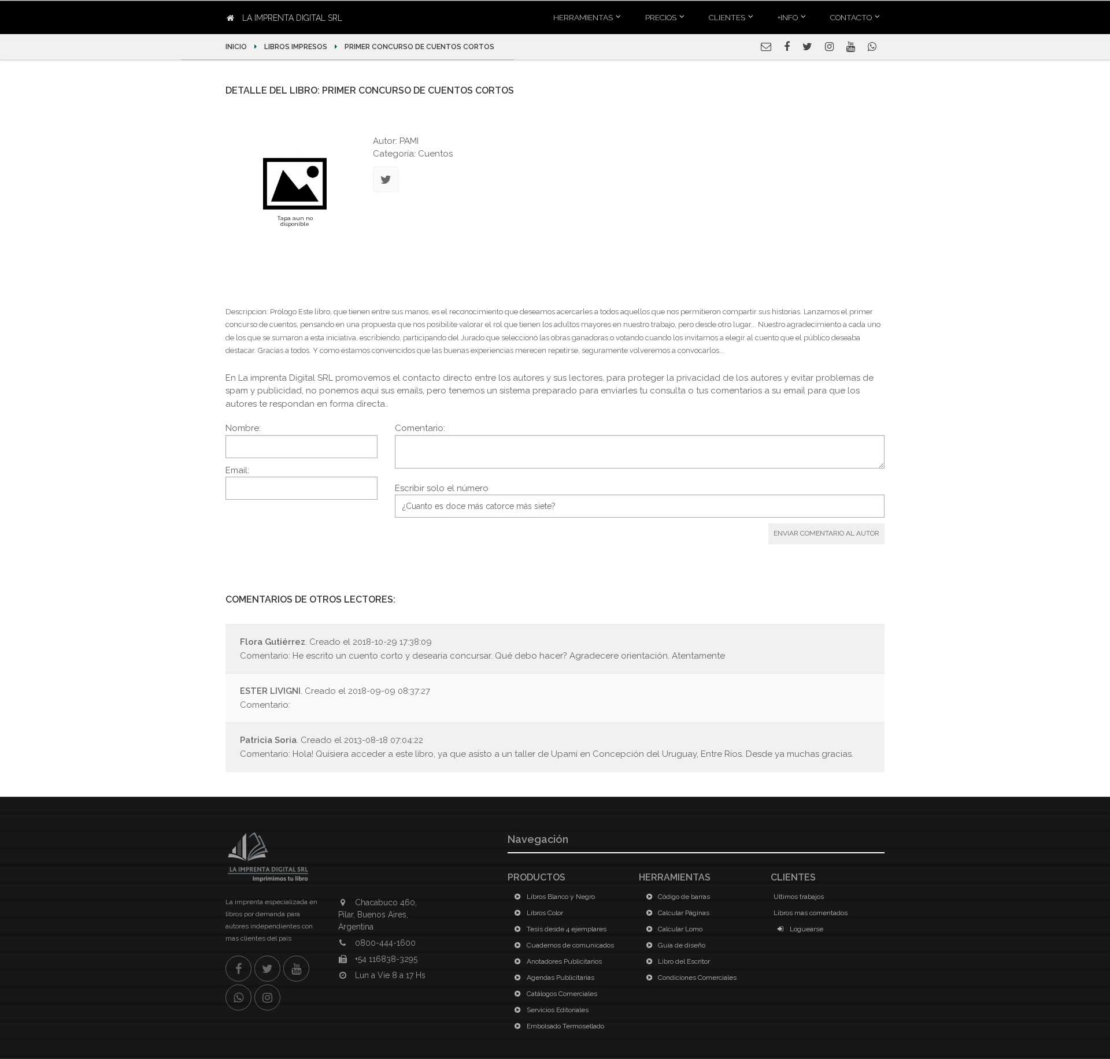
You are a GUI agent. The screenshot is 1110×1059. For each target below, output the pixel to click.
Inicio (237, 47)
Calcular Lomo (679, 929)
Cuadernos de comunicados (569, 945)
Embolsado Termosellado (564, 1026)
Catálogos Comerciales (561, 994)
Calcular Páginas (682, 913)
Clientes (727, 17)
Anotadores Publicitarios (563, 961)
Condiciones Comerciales (696, 977)
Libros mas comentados (811, 913)
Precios (660, 17)
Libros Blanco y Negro (560, 897)
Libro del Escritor (683, 961)
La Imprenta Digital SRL (291, 18)
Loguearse (805, 929)
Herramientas (583, 17)
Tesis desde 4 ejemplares (565, 929)
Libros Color (544, 913)
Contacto (851, 17)
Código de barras (683, 897)
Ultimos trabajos (799, 897)
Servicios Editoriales (557, 1010)
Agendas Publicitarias (559, 977)
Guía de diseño (680, 945)
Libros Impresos (295, 47)
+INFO (788, 17)
